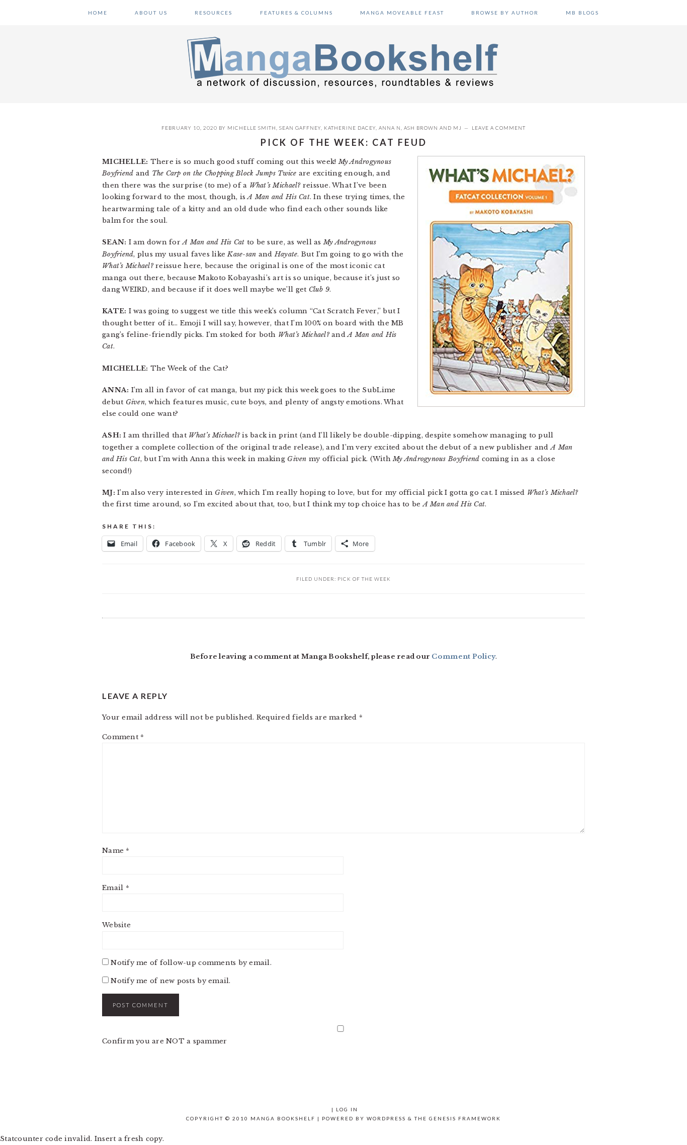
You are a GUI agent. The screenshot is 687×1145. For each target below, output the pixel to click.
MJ (457, 128)
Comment (123, 737)
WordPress (386, 1118)
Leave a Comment (499, 128)
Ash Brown (421, 128)
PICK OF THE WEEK (364, 579)
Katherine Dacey (350, 128)
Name (116, 850)
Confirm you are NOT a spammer (164, 1041)
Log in (347, 1109)
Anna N (390, 128)
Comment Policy (463, 656)
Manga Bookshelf (343, 61)
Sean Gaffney (300, 128)
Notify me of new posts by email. (170, 981)
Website (116, 925)
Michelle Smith (251, 128)
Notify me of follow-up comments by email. (191, 962)
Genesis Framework (465, 1118)
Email (115, 888)
